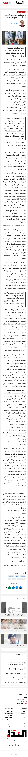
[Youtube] (12, 745)
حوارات (23, 717)
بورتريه (23, 719)
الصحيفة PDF (8, 717)
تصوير (23, 722)
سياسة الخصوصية (7, 719)
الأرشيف (10, 715)
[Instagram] (15, 745)
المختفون (23, 576)
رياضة (23, 726)
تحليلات (23, 713)
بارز (9, 578)
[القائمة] (2, 2)
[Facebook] (20, 587)
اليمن (17, 576)
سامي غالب (15, 23)
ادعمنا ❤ (5, 2)
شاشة (23, 724)
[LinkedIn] (13, 587)
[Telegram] (6, 587)
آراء (24, 715)
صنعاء (14, 578)
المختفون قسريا (21, 12)
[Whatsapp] (9, 587)
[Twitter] (16, 587)
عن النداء (9, 711)
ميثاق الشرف (8, 713)
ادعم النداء (9, 726)
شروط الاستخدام (7, 722)
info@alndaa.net (20, 703)
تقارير (23, 711)
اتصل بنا (9, 724)
